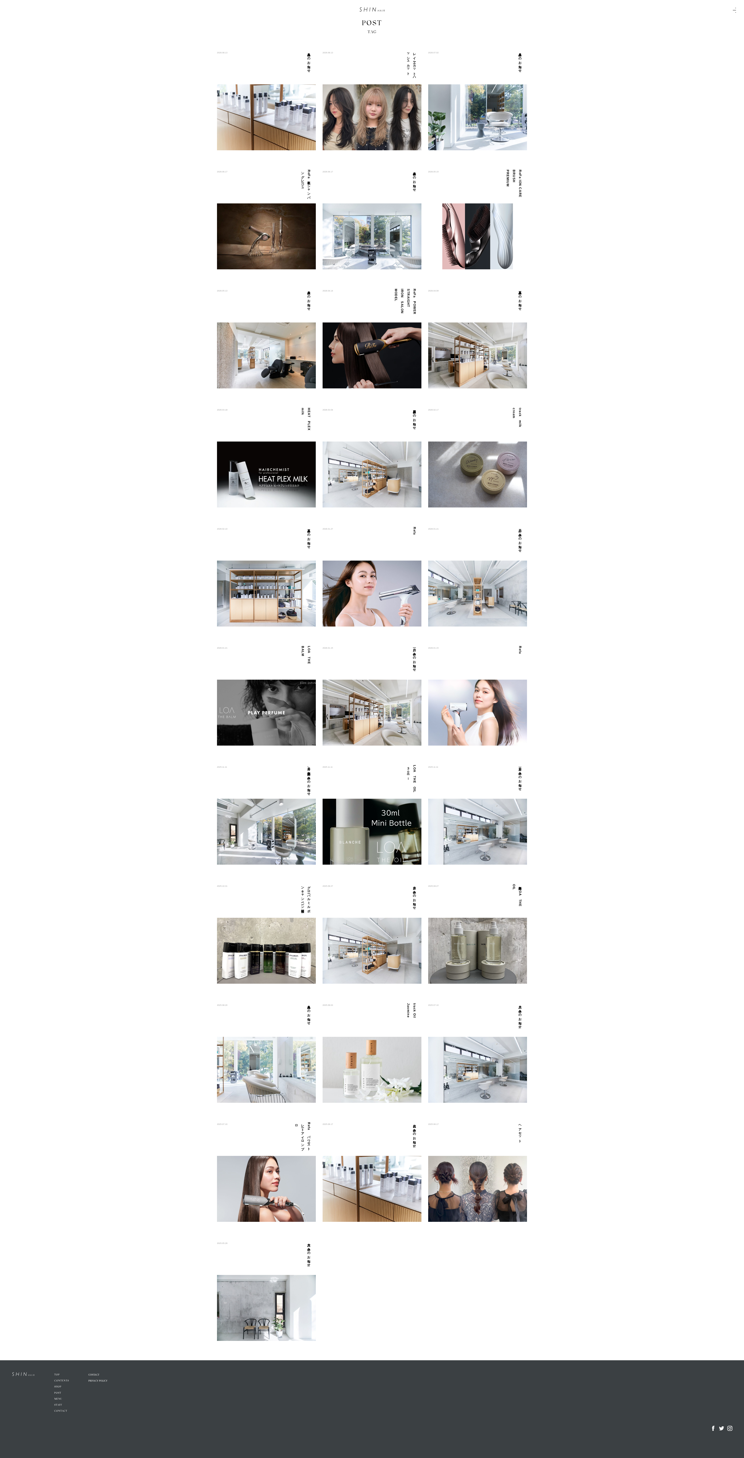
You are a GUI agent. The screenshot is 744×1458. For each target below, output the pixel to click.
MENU (58, 1399)
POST (57, 1393)
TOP (57, 1375)
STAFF (58, 1405)
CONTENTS (61, 1381)
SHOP (57, 1387)
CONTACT (60, 1411)
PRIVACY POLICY (98, 1380)
